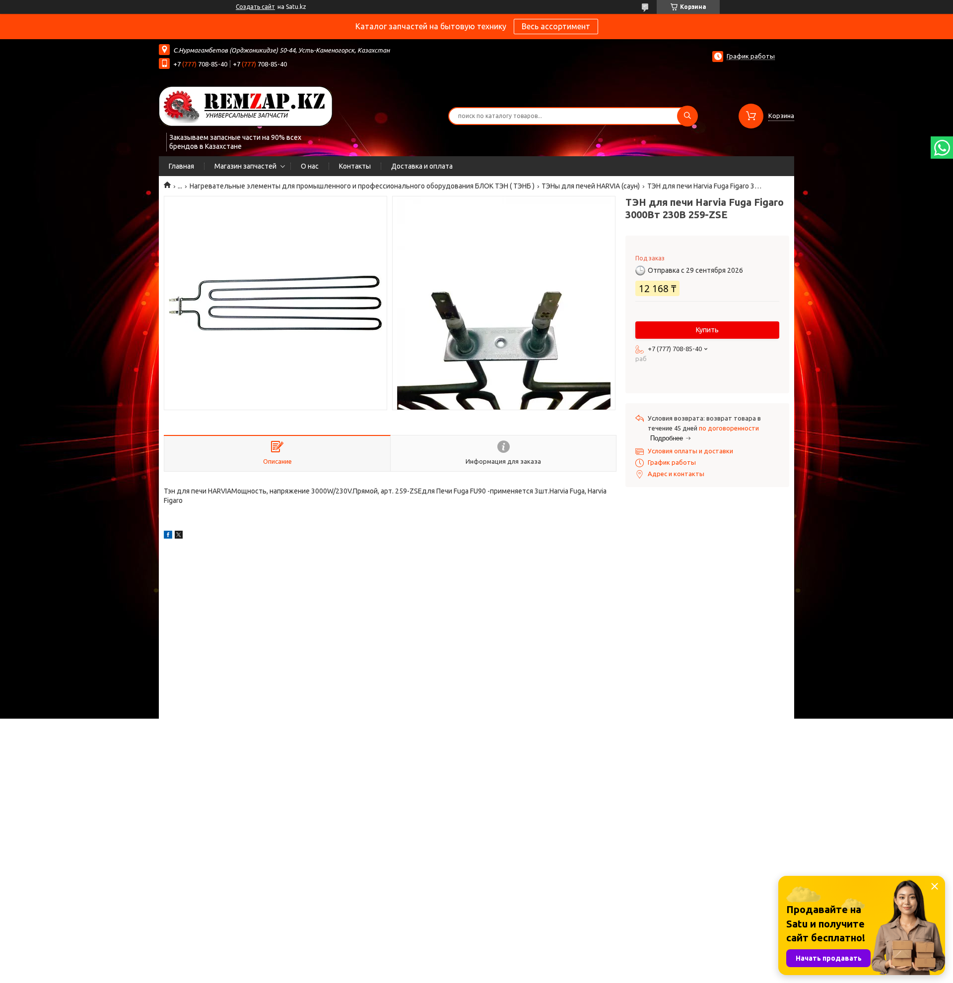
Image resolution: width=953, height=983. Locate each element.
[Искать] (687, 116)
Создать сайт (255, 6)
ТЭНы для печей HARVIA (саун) (591, 186)
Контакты (355, 166)
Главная (181, 166)
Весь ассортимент (556, 26)
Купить (707, 330)
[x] (179, 536)
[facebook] (168, 536)
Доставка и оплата (422, 166)
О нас (310, 166)
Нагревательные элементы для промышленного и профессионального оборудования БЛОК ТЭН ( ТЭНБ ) (362, 186)
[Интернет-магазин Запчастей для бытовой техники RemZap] (246, 105)
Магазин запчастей (245, 166)
